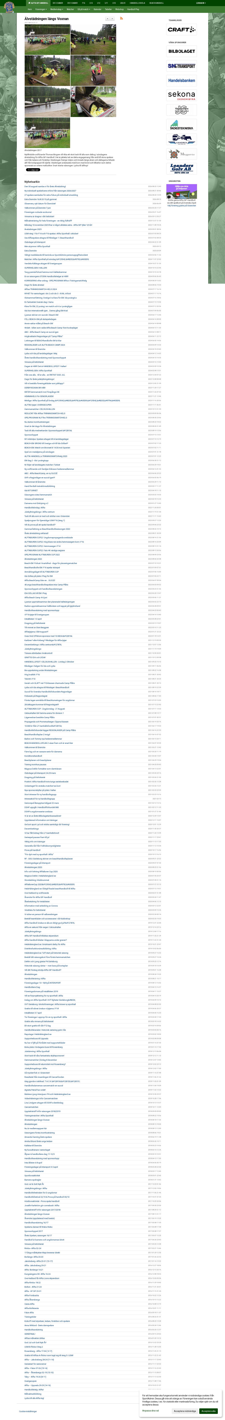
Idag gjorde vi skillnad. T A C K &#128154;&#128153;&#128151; (52, 1081)
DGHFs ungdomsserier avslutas (38, 811)
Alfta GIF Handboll (39, 3)
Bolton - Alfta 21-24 (32, 1287)
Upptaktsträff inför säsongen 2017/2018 (42, 1210)
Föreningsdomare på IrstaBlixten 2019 (41, 991)
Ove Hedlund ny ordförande (36, 893)
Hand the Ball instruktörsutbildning (39, 486)
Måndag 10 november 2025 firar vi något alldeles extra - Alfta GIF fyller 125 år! (58, 225)
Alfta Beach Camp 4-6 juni (35, 597)
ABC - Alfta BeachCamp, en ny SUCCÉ (40, 473)
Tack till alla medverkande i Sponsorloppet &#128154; (48, 430)
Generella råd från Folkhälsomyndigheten (42, 846)
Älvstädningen (30, 974)
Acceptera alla (209, 1411)
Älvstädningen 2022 (33, 559)
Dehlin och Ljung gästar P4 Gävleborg (41, 961)
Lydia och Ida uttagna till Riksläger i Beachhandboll (46, 687)
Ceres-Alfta (29, 1304)
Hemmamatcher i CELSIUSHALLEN (39, 409)
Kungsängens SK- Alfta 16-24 (37, 1274)
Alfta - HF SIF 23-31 (32, 1291)
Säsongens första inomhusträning (39, 1133)
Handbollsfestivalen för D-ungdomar (40, 1193)
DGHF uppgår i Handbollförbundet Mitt (41, 807)
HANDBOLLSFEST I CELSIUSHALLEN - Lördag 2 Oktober (49, 662)
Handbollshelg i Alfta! (34, 1389)
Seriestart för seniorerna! (35, 1364)
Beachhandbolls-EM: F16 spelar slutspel (42, 567)
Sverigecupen (30, 1381)
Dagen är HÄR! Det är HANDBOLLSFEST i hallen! (45, 366)
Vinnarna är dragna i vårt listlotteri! (39, 216)
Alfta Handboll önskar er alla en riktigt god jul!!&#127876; (49, 923)
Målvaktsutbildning (32, 1394)
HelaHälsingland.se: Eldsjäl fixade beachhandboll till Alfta (49, 889)
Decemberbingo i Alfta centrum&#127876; (43, 644)
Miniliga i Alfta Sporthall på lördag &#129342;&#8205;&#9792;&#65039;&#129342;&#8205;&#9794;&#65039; (72, 400)
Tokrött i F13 (29, 679)
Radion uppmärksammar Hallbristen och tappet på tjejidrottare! (52, 606)
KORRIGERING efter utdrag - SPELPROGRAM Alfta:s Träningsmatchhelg (55, 281)
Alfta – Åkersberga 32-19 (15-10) (39, 1372)
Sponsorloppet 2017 (33, 1231)
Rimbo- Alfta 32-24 (32, 1248)
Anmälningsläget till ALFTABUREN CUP (41, 572)
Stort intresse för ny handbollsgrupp (40, 794)
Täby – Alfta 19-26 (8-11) (35, 1377)
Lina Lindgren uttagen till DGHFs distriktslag (43, 1103)
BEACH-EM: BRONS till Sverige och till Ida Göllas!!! (46, 443)
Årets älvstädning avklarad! (36, 533)
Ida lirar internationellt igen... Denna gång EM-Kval (46, 311)
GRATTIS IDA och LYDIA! (35, 657)
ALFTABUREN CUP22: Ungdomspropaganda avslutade (48, 537)
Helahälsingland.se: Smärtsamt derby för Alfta (44, 944)
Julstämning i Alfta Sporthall (36, 1051)
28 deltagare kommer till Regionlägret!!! (41, 704)
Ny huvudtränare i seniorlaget (37, 1150)
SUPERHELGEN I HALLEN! (35, 268)
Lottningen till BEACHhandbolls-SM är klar (42, 340)
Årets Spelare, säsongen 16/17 (38, 1235)
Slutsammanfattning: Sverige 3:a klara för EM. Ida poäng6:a (50, 298)
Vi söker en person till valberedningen (41, 914)
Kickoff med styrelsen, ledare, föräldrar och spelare (47, 1321)
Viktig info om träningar (34, 841)
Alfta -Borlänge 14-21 (33, 1270)
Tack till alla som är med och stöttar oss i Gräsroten (47, 516)
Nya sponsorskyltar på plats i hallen (40, 790)
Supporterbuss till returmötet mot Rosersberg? (45, 1064)
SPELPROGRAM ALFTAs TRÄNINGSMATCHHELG (45, 418)
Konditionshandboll (33, 756)
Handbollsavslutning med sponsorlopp (41, 610)
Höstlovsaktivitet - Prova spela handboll (41, 1201)
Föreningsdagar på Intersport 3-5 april (41, 1167)
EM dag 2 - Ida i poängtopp (36, 460)
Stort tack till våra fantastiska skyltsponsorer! (44, 1056)
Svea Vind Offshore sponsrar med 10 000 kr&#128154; (48, 636)
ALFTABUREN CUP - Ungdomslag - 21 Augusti (44, 709)
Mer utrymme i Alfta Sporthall (37, 246)
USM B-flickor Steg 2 (33, 1347)
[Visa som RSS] (121, 19)
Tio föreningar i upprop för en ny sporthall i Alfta (45, 1017)
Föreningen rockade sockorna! (38, 212)
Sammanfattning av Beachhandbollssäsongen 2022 (47, 529)
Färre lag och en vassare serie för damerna (43, 752)
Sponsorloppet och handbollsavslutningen (43, 589)
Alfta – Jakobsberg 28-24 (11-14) (39, 1360)
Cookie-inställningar (28, 1411)
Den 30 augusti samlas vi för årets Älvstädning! (45, 186)
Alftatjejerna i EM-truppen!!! (36, 632)
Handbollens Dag (32, 987)
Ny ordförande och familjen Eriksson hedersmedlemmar (49, 469)
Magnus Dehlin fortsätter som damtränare (42, 769)
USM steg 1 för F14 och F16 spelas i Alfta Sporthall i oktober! (51, 233)
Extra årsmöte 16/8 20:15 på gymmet (40, 199)
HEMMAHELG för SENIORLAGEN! (39, 396)
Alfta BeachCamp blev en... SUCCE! (39, 580)
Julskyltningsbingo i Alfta (35, 1068)
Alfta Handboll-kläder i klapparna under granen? (45, 940)
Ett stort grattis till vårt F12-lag (37, 1026)
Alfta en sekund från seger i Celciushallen (42, 927)
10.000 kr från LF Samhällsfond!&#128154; (43, 726)
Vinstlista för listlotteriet (34, 910)
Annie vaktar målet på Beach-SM (38, 323)
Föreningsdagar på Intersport (37, 863)
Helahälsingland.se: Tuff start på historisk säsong (46, 953)
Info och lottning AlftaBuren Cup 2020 (41, 871)
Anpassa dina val (150, 1410)
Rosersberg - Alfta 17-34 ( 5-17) (38, 1351)
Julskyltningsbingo (32, 649)
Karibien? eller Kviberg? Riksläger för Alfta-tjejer (45, 640)
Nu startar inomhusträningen (36, 422)
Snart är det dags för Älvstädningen (40, 426)
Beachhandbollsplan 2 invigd (37, 734)
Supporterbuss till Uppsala (36, 1038)
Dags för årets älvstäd (34, 285)
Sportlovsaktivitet (32, 1175)
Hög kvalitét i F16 (32, 674)
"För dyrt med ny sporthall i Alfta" (39, 854)
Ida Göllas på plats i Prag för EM (38, 576)
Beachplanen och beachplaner (37, 760)
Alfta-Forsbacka (31, 1295)
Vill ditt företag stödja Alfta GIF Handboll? (42, 970)
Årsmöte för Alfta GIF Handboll (38, 897)
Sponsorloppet (31, 435)
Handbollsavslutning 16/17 (36, 1223)
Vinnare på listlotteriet (34, 362)
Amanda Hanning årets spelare (38, 1137)
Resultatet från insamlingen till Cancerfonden (44, 1077)
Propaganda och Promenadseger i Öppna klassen (46, 722)
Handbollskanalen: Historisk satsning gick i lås (45, 1030)
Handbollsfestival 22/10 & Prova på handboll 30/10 (46, 1197)
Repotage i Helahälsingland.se (37, 1034)
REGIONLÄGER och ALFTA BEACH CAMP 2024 (44, 345)
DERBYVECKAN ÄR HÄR (34, 388)
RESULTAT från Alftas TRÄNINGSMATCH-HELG (44, 413)
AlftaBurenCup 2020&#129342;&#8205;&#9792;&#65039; (49, 884)
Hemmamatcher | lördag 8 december (40, 1060)
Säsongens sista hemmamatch (38, 495)
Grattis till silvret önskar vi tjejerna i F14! (41, 1008)
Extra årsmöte (30, 251)
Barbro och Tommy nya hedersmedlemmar (43, 739)
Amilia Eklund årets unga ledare (38, 1141)
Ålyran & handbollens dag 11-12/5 (39, 1154)
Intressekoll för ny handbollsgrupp (39, 799)
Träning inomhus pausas (35, 764)
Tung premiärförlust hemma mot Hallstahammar (45, 272)
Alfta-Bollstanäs (31, 1308)
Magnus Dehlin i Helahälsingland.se (40, 876)
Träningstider (30, 1317)
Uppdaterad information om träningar (41, 820)
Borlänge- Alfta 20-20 (33, 1257)
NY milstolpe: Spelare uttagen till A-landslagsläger (46, 439)
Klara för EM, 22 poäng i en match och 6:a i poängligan (48, 306)
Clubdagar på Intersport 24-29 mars (40, 773)
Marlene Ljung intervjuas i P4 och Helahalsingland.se (47, 1094)
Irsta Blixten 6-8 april (33, 1163)
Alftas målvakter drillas (34, 1338)
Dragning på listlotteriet (34, 623)
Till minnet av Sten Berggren (36, 627)
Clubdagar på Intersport (34, 242)
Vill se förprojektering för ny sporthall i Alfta (43, 996)
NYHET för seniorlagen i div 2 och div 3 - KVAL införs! (47, 293)
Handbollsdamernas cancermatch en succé (43, 1085)
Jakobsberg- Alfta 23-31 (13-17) (38, 1261)
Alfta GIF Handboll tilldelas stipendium (41, 936)
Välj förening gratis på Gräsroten (181, 205)
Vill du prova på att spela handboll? (40, 525)
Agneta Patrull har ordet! (35, 1090)
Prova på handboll (32, 850)
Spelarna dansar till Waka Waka (38, 1227)
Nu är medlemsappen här (35, 1128)
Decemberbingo (31, 829)
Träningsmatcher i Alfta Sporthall (38, 1115)
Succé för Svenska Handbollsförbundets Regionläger (48, 692)
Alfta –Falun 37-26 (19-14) (35, 1368)
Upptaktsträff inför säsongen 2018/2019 (42, 1111)
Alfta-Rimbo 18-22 (32, 1282)
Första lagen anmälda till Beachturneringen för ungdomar (49, 700)
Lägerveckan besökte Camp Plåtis (39, 717)
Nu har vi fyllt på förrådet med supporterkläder (44, 1043)
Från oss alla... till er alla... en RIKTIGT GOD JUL (44, 375)
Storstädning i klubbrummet (36, 880)
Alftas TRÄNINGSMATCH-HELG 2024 (40, 289)
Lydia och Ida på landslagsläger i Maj (40, 353)
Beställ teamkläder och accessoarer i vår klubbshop (47, 919)
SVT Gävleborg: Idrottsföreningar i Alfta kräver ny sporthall (50, 1004)
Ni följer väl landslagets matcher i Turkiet (42, 465)
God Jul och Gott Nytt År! (35, 1342)
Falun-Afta (29, 1312)
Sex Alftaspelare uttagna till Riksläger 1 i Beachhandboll (49, 238)
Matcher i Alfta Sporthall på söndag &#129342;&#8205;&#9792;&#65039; (56, 259)
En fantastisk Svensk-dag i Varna (38, 302)
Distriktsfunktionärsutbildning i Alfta (40, 948)
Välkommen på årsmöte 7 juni (37, 208)
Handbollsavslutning (33, 1330)
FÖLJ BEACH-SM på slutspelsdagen (40, 319)
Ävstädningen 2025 (32, 229)
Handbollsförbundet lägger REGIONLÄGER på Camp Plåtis (50, 730)
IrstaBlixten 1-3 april (33, 619)
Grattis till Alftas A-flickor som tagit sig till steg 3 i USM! (48, 1355)
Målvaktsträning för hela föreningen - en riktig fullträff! (48, 221)
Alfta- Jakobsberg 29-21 (35, 1265)
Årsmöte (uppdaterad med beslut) (39, 1218)
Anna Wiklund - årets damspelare (39, 1325)
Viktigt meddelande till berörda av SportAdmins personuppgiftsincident (56, 255)
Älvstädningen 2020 (33, 867)
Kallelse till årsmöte (33, 1145)
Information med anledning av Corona (41, 906)
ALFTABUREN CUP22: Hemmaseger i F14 (42, 546)
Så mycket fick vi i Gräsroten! (37, 1073)
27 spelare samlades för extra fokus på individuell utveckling (51, 195)
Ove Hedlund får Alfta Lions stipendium (41, 1278)
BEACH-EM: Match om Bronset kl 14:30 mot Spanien (47, 448)
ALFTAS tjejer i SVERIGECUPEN (37, 405)
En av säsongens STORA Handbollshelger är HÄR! (46, 276)
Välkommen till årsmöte (34, 349)
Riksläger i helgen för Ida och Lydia (39, 666)
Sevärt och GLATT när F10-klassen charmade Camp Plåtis (49, 683)
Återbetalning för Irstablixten (37, 901)
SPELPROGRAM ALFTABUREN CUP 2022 (42, 555)
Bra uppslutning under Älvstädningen (40, 670)
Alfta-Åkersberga (32, 1300)
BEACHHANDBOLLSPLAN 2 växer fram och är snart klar (48, 743)
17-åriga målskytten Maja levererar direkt (42, 1252)
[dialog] (180, 1403)
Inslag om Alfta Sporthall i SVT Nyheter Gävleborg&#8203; (49, 1000)
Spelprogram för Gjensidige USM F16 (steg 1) (44, 520)
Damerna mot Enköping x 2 (36, 503)
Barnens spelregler (32, 1180)
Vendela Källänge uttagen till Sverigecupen (43, 263)
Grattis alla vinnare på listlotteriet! (39, 1021)
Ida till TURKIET (31, 490)
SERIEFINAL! (29, 1334)
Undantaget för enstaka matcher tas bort (42, 786)
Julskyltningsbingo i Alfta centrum (39, 512)
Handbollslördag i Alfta (34, 507)
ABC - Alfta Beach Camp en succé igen (41, 332)
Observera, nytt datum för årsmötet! (40, 203)
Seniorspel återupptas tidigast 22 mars (41, 803)
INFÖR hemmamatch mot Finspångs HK (41, 392)
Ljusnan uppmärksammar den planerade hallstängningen (49, 602)
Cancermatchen (31, 1107)
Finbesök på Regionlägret (35, 696)
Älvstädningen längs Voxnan (46, 19)
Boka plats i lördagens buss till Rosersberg (43, 1047)
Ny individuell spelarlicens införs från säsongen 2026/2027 (50, 191)
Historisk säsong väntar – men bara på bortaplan (46, 966)
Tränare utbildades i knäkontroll (38, 653)
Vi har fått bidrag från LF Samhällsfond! (41, 833)
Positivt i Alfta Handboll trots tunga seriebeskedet (46, 781)
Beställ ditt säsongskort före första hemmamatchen (47, 957)
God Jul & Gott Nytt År (34, 1184)
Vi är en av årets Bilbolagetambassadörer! (42, 816)
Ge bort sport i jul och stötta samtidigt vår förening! (46, 824)
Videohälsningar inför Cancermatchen (41, 1098)
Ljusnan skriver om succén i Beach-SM (41, 315)
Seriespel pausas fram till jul (36, 837)
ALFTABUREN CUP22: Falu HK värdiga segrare (44, 550)
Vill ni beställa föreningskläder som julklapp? (44, 383)
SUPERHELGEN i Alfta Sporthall (38, 370)
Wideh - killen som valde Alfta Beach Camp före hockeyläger (51, 328)
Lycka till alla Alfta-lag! (34, 1398)
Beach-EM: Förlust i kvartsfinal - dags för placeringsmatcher (50, 563)
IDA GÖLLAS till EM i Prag (35, 593)
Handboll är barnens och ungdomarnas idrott (44, 1240)
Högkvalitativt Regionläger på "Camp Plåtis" (43, 336)
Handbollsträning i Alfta (34, 978)
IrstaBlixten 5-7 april (33, 1013)
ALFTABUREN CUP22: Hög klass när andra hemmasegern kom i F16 (54, 542)
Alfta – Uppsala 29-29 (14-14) (37, 1385)
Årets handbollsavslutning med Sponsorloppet (45, 358)
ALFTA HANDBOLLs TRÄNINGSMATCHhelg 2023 (45, 456)
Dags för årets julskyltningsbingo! (39, 379)
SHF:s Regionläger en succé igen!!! (39, 477)
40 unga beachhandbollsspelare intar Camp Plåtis (46, 585)
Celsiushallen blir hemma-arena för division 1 (44, 713)
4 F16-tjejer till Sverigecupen (36, 615)
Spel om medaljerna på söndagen (39, 452)
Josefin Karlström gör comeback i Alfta (41, 1205)
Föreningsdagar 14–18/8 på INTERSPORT (42, 983)
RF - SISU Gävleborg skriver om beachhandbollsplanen (48, 859)
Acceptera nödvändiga (185, 1411)
